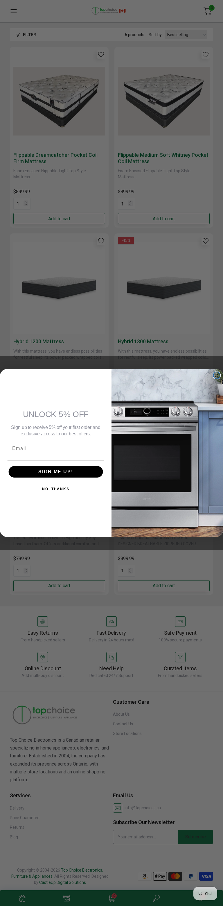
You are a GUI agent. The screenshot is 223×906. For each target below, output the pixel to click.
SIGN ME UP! (55, 471)
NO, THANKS (55, 489)
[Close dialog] (216, 375)
